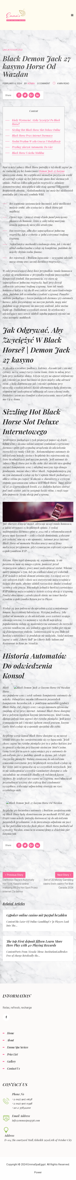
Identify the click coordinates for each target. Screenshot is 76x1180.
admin (31, 83)
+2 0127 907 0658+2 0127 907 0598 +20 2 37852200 (22, 1103)
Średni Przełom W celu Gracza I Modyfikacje (36, 141)
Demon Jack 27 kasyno (52, 171)
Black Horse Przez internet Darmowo (32, 135)
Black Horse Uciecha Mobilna (28, 153)
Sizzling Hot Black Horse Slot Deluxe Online (36, 130)
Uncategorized (13, 49)
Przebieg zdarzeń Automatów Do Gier (32, 147)
